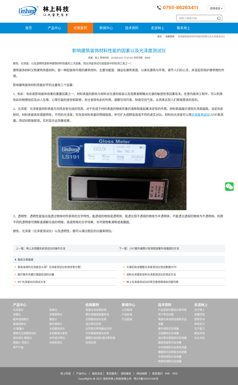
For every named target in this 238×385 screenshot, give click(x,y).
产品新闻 (127, 314)
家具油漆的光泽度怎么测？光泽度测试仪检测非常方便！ (50, 266)
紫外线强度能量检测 (97, 314)
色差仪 (53, 309)
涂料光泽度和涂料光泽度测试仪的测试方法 (151, 274)
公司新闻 (127, 309)
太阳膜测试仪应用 (96, 319)
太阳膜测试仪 (57, 328)
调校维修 (126, 373)
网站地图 (141, 373)
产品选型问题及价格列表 (172, 309)
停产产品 (18, 347)
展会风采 (199, 333)
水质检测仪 (55, 342)
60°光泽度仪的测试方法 (32, 281)
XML (167, 373)
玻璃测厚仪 (19, 323)
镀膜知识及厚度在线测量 (172, 351)
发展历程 (199, 314)
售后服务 (111, 373)
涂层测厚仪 (55, 314)
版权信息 (97, 373)
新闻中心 (106, 28)
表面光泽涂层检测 (96, 309)
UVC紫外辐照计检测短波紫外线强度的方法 (154, 248)
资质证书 (199, 319)
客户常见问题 (166, 314)
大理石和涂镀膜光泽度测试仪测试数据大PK (151, 266)
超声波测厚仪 (21, 319)
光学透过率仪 (57, 337)
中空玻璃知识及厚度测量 (172, 347)
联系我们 (157, 373)
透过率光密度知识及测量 (172, 337)
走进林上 (157, 28)
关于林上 (199, 309)
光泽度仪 (18, 309)
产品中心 (54, 28)
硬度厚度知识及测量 (169, 342)
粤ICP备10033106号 (146, 378)
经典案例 (80, 28)
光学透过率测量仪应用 (99, 328)
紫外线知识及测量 (168, 328)
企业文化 (199, 337)
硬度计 (53, 319)
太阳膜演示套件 (58, 333)
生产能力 (199, 328)
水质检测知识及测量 (169, 356)
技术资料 (132, 28)
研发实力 (199, 323)
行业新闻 (127, 319)
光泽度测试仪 (200, 115)
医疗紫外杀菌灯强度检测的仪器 (36, 274)
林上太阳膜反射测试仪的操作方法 (45, 248)
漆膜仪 (17, 314)
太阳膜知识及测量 (168, 333)
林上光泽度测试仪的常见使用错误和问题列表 (152, 281)
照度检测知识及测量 (169, 361)
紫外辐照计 (55, 323)
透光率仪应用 (93, 323)
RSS (175, 373)
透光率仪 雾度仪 (22, 337)
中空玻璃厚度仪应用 (97, 333)
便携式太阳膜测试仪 (24, 333)
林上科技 (65, 373)
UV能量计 (18, 328)
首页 (28, 28)
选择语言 (215, 8)
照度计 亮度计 (21, 342)
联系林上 (183, 28)
